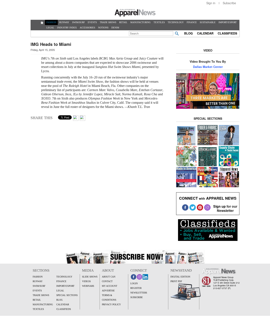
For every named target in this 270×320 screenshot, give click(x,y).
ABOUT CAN (108, 276)
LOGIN (134, 283)
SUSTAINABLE (208, 22)
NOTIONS (103, 27)
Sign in (210, 3)
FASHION (51, 22)
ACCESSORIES (87, 27)
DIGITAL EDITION (180, 276)
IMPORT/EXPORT (228, 22)
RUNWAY (64, 22)
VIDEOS (86, 281)
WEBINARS (88, 286)
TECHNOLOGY (176, 22)
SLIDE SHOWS (89, 276)
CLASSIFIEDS (227, 33)
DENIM (115, 27)
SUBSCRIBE (136, 297)
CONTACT (107, 281)
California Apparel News (135, 13)
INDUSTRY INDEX (67, 27)
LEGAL (50, 27)
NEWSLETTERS (138, 292)
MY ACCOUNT (109, 286)
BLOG (188, 33)
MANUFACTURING (140, 22)
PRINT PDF (176, 281)
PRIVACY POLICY (111, 304)
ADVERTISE (108, 290)
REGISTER (136, 288)
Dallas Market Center (208, 67)
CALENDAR (205, 33)
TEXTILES (159, 22)
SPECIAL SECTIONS (67, 295)
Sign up (219, 206)
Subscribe (229, 3)
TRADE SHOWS (108, 22)
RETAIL (123, 22)
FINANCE (192, 22)
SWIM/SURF (78, 22)
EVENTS (92, 22)
